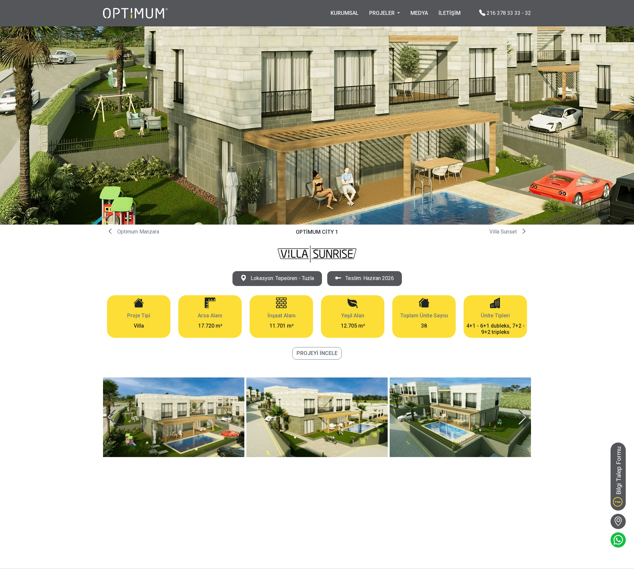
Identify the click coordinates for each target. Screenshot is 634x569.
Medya (419, 13)
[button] (111, 417)
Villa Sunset (503, 232)
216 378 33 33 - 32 (508, 13)
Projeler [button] (382, 13)
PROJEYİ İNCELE (317, 353)
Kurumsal (345, 13)
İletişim (450, 13)
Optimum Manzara (138, 232)
